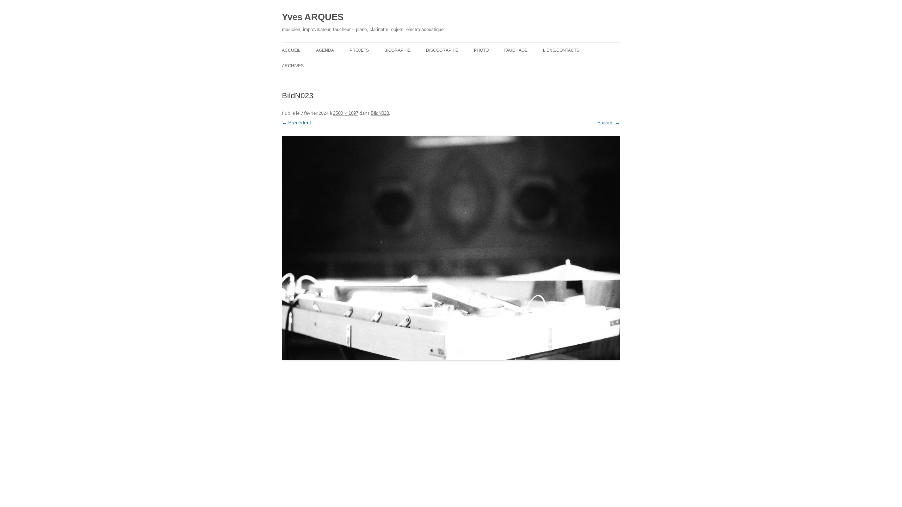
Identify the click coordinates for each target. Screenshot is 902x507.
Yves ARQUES (313, 17)
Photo (481, 50)
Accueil (291, 50)
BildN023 (380, 113)
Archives (293, 65)
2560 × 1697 (345, 113)
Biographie (397, 50)
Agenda (325, 50)
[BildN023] (451, 248)
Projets (359, 50)
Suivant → (608, 122)
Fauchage (515, 50)
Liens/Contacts (561, 50)
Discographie (442, 50)
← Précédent (296, 122)
